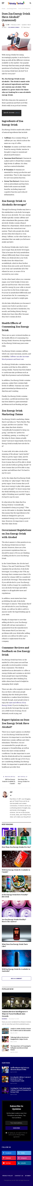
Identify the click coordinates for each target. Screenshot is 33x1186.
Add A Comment (16, 978)
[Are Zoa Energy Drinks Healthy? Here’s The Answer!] (16, 908)
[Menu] (3, 3)
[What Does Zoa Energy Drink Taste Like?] (16, 933)
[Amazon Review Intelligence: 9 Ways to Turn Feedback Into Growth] (16, 1000)
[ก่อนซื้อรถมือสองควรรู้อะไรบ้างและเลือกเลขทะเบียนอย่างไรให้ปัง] (5, 1070)
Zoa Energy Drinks (12, 8)
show (17, 112)
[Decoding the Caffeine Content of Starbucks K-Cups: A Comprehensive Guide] (5, 1079)
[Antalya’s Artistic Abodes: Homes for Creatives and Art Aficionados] (5, 1031)
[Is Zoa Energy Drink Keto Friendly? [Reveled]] (16, 883)
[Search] (30, 3)
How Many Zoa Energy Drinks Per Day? (24, 781)
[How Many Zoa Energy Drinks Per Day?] (16, 836)
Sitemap (28, 1175)
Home (3, 8)
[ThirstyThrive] (16, 3)
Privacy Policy (20, 1134)
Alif (8, 24)
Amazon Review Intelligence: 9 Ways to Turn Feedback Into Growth (14, 1014)
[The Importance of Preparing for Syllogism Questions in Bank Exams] (5, 1048)
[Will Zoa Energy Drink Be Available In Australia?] (16, 958)
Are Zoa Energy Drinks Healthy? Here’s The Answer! (14, 920)
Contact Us (19, 1175)
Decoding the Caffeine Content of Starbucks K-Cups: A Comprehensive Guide (20, 1079)
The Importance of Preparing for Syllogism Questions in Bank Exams (20, 1048)
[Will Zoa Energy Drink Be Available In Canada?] (16, 859)
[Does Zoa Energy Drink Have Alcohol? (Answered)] (16, 40)
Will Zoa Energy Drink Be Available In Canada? (8, 781)
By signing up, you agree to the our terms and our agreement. (17, 1135)
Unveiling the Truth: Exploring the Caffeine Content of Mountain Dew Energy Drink (20, 1090)
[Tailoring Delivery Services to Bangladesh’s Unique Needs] (5, 1039)
